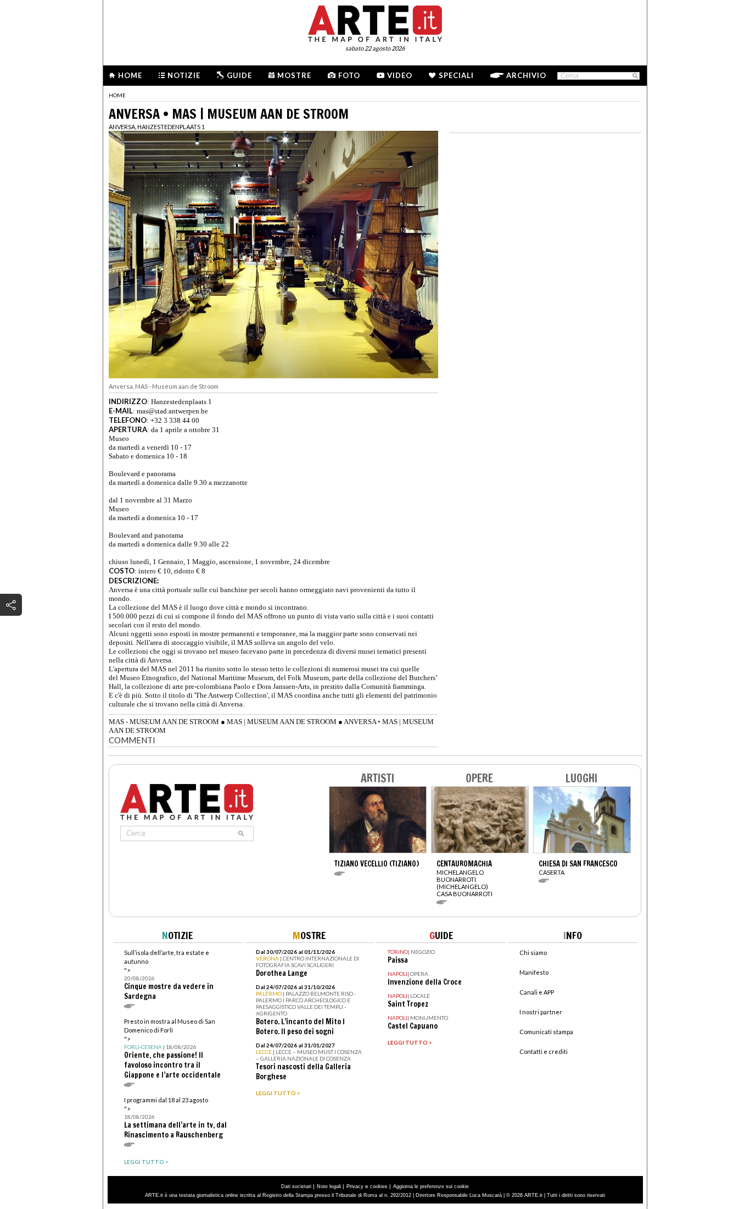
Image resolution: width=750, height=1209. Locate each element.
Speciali (456, 75)
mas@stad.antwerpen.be (172, 411)
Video (399, 75)
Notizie (183, 75)
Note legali (329, 1186)
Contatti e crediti (543, 1051)
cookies (379, 1186)
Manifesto (533, 972)
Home (130, 75)
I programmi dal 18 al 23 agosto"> (175, 1118)
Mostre (294, 75)
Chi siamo (533, 952)
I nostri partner (540, 1011)
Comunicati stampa (546, 1031)
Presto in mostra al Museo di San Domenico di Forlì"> (172, 1049)
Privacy (354, 1186)
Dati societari (296, 1186)
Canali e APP (536, 992)
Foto (349, 75)
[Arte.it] (375, 22)
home (117, 95)
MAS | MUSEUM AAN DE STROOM (282, 721)
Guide (239, 75)
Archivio (526, 75)
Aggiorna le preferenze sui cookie (431, 1186)
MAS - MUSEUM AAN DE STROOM (164, 721)
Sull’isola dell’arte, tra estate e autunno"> (169, 975)
